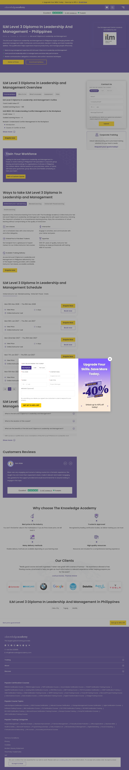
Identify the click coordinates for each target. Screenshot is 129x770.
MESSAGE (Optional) (27, 388)
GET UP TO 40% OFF (31, 405)
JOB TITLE (52, 380)
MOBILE (23, 380)
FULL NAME (24, 372)
